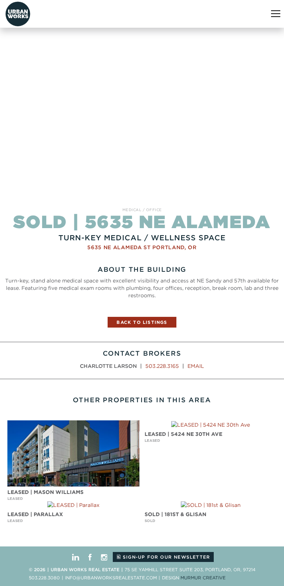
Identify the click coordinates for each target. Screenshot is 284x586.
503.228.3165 (162, 366)
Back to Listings (141, 322)
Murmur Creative (203, 577)
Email (195, 366)
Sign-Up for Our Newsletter (165, 557)
